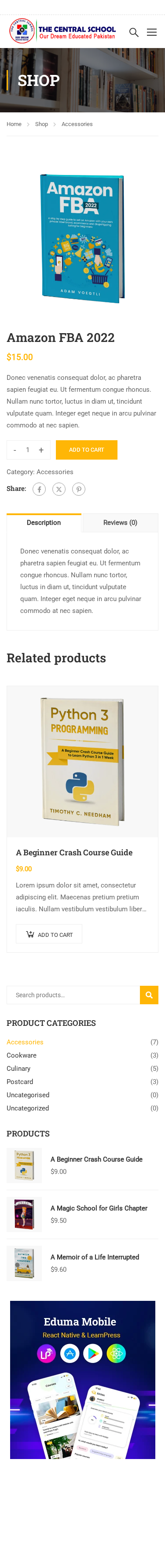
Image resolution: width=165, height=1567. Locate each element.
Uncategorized (28, 1108)
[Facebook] (39, 489)
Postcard (20, 1082)
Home (14, 124)
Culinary (18, 1069)
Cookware (22, 1055)
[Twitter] (59, 489)
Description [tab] (44, 523)
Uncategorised (28, 1095)
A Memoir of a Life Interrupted (95, 1257)
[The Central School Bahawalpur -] (63, 31)
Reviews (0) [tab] (120, 523)
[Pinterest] (78, 489)
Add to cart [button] (55, 935)
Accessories (77, 124)
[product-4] (82, 239)
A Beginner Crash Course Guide (74, 852)
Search (152, 994)
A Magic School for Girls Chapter (99, 1208)
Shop (41, 124)
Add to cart (86, 449)
